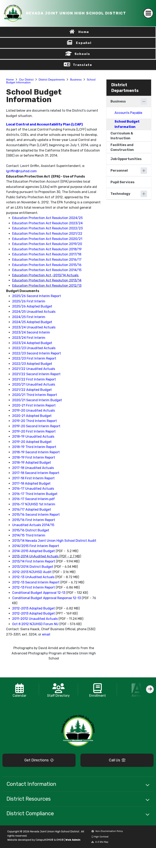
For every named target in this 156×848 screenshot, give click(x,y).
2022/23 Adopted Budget (32, 364)
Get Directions (36, 760)
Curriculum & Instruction (121, 135)
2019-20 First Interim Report (34, 431)
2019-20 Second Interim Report (36, 426)
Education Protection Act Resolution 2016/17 (46, 260)
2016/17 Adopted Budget (31, 509)
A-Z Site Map (101, 842)
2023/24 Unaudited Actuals (33, 327)
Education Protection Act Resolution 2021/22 (47, 233)
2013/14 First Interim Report (33, 561)
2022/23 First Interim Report (34, 358)
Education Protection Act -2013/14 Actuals (45, 275)
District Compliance (30, 813)
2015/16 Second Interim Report (36, 515)
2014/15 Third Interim (28, 535)
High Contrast (101, 836)
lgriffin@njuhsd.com (21, 171)
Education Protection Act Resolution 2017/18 (46, 254)
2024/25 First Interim (28, 317)
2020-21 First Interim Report (34, 405)
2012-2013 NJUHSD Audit (32, 572)
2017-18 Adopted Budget (31, 483)
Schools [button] (82, 54)
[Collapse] (144, 101)
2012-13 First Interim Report (33, 587)
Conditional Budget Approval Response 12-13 (46, 598)
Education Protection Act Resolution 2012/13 (46, 286)
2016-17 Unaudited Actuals (33, 488)
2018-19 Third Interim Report (34, 447)
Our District (26, 79)
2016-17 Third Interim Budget (34, 494)
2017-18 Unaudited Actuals (33, 468)
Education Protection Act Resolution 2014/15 (46, 270)
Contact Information (31, 784)
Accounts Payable (128, 113)
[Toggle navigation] (148, 13)
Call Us (115, 760)
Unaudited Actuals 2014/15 (33, 525)
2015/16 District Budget (30, 530)
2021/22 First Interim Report (34, 379)
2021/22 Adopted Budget (32, 390)
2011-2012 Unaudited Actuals (35, 619)
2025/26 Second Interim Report (36, 296)
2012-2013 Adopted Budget (33, 608)
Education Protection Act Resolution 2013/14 (46, 280)
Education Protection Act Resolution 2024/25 (47, 218)
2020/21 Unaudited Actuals (33, 384)
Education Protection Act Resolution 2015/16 (46, 265)
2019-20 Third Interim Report (34, 421)
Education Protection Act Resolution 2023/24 (47, 223)
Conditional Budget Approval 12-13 (38, 593)
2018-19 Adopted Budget (31, 462)
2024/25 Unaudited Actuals (33, 312)
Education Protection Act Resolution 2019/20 (47, 244)
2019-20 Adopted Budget (32, 442)
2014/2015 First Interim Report (35, 546)
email (46, 634)
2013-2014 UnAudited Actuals (35, 556)
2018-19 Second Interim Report (36, 452)
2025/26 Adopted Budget (32, 306)
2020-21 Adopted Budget (32, 416)
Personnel (119, 170)
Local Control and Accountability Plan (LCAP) (44, 124)
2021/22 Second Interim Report (36, 374)
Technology (120, 194)
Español (84, 43)
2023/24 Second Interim (31, 332)
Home (83, 32)
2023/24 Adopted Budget (32, 343)
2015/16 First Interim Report (33, 520)
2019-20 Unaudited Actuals (33, 410)
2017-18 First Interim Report (33, 478)
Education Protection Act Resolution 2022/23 (47, 228)
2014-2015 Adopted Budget (33, 551)
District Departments (52, 79)
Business (76, 79)
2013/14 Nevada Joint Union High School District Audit (54, 541)
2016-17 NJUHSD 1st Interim (33, 504)
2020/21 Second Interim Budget (37, 400)
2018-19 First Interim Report (33, 457)
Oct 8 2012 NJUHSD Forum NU (35, 624)
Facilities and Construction (122, 147)
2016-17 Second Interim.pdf (33, 499)
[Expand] (144, 170)
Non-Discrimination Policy (109, 831)
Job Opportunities (126, 159)
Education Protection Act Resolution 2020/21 (47, 239)
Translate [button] (82, 65)
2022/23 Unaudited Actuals (33, 348)
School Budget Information (127, 124)
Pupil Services (122, 182)
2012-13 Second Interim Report (36, 582)
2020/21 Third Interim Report (34, 395)
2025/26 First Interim (28, 301)
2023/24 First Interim (28, 338)
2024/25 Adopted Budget (32, 322)
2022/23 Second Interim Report (36, 353)
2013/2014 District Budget (32, 567)
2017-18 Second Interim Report (35, 473)
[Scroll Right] (150, 689)
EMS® (60, 839)
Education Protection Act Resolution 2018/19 (47, 249)
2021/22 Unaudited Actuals (33, 369)
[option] (19, 689)
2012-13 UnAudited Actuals (33, 577)
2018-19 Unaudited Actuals (33, 436)
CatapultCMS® (44, 839)
